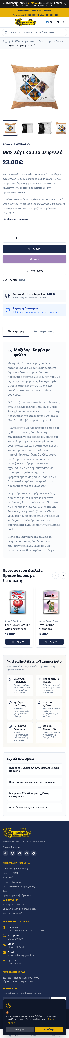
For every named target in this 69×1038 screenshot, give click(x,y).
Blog (5, 891)
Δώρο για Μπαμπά (12, 913)
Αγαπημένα (37, 270)
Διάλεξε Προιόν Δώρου (51, 41)
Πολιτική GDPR (11, 873)
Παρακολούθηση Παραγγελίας (19, 886)
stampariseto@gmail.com (22, 955)
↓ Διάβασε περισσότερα (16, 219)
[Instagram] (12, 853)
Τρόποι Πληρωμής (12, 882)
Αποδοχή (49, 1029)
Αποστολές (8, 877)
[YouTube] (27, 853)
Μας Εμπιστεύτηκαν (13, 904)
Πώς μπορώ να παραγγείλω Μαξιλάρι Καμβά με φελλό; (34, 769)
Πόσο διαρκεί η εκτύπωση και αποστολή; (32, 782)
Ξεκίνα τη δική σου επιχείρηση (19, 908)
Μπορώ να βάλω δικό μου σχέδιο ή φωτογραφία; (29, 795)
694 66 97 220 (52, 15)
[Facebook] (19, 853)
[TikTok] (5, 853)
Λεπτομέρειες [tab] (44, 331)
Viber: (42, 15)
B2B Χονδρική (10, 900)
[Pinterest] (34, 853)
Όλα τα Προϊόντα (24, 41)
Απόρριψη (20, 1029)
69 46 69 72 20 (16, 947)
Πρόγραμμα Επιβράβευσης (17, 895)
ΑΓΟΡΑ (37, 249)
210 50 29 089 (29, 15)
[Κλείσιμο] (65, 4)
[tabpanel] (34, 450)
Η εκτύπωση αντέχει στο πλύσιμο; (28, 807)
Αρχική (6, 41)
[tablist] (34, 332)
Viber (37, 259)
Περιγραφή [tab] (16, 331)
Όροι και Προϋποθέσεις (15, 868)
